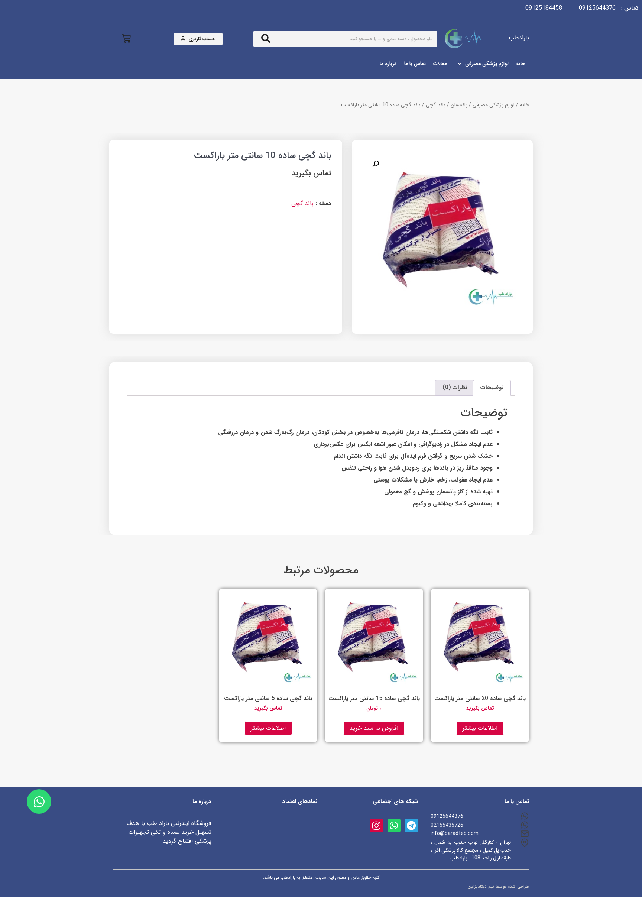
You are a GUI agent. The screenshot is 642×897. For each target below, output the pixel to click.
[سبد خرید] (126, 39)
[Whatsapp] (394, 825)
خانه (524, 105)
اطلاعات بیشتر (480, 728)
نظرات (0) (454, 387)
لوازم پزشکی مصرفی (494, 105)
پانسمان (459, 105)
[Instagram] (376, 825)
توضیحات (491, 387)
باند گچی (435, 105)
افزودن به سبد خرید (374, 728)
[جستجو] (265, 39)
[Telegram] (411, 825)
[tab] (492, 388)
